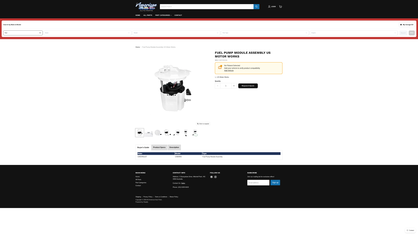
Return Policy (174, 197)
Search (403, 33)
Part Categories (162, 15)
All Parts (147, 15)
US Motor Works (223, 77)
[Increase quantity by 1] (234, 86)
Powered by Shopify (142, 202)
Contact (178, 15)
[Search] (256, 6)
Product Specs (159, 147)
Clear (411, 33)
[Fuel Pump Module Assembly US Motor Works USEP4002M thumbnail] (139, 132)
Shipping (138, 197)
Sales (183, 183)
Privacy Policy (148, 197)
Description (174, 147)
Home (138, 15)
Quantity (218, 81)
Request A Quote (248, 86)
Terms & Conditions (161, 197)
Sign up (275, 182)
